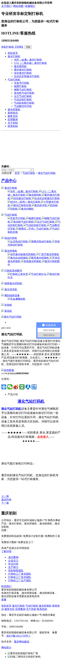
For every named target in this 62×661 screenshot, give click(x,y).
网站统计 (6, 647)
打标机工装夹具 (19, 274)
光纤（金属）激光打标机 (28, 59)
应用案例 (13, 119)
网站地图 (18, 6)
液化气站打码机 (47, 173)
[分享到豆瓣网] (21, 386)
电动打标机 (10, 238)
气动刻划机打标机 (24, 102)
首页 (17, 173)
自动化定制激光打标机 (26, 76)
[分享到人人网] (28, 386)
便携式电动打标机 (41, 241)
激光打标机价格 (22, 205)
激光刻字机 (41, 205)
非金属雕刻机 (17, 299)
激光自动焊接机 (19, 257)
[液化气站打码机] (11, 316)
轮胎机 (8, 305)
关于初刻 (13, 122)
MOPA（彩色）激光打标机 (25, 201)
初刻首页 (13, 53)
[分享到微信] (9, 386)
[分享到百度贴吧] (34, 386)
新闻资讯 (13, 112)
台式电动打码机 (19, 241)
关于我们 (6, 6)
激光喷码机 (20, 66)
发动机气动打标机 (24, 93)
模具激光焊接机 (40, 257)
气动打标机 (14, 79)
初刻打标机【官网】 (12, 47)
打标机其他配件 (13, 270)
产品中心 (9, 180)
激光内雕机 (27, 208)
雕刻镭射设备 (12, 295)
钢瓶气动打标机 (23, 89)
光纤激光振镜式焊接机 (23, 254)
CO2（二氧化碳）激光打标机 (30, 63)
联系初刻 (13, 126)
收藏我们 (30, 6)
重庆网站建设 (21, 641)
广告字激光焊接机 (49, 254)
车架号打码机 (21, 83)
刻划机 (54, 205)
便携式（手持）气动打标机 (34, 228)
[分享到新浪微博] (15, 386)
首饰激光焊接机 (33, 261)
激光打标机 (14, 56)
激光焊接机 (14, 109)
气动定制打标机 (23, 99)
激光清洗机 (10, 289)
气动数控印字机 (23, 106)
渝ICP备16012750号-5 (18, 635)
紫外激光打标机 (23, 69)
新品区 (8, 311)
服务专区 (13, 116)
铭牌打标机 (20, 86)
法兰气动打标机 (23, 96)
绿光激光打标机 (23, 73)
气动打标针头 (39, 274)
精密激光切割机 (13, 283)
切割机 (14, 208)
